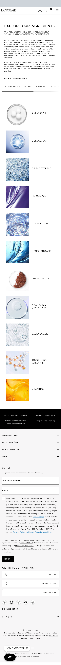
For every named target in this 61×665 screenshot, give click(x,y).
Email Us (52, 574)
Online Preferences (22, 654)
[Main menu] (57, 10)
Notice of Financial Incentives (38, 532)
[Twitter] (18, 602)
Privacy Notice (30, 549)
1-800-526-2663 (49, 583)
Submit (8, 559)
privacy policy (34, 638)
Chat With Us (49, 592)
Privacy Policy (19, 532)
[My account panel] (40, 10)
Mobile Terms (38, 517)
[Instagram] (11, 602)
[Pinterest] (32, 602)
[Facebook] (4, 602)
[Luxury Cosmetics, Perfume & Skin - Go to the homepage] (8, 10)
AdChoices (53, 635)
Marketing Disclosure (24, 546)
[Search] (46, 10)
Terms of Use (26, 543)
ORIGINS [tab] (40, 87)
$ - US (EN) (7, 617)
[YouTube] (25, 602)
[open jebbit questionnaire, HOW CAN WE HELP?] (10, 657)
